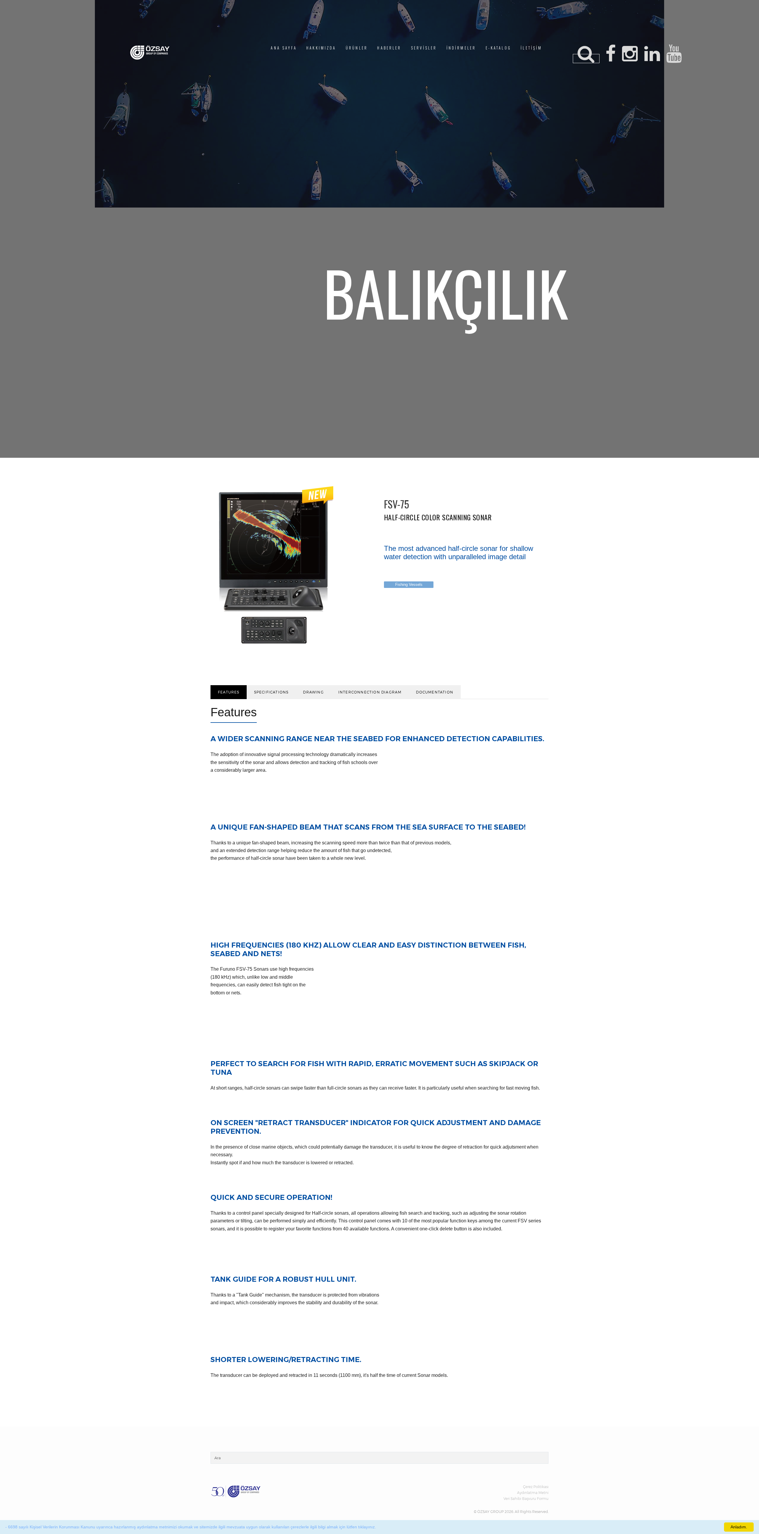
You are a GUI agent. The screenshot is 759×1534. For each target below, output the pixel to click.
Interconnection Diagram (370, 692)
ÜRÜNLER (357, 48)
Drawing (313, 692)
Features (229, 692)
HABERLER (389, 48)
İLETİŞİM (531, 48)
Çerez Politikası (535, 1486)
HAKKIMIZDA (321, 48)
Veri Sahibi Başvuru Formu (525, 1498)
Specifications (271, 692)
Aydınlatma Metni (532, 1492)
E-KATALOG (498, 48)
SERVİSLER (424, 48)
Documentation (434, 692)
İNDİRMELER (461, 48)
